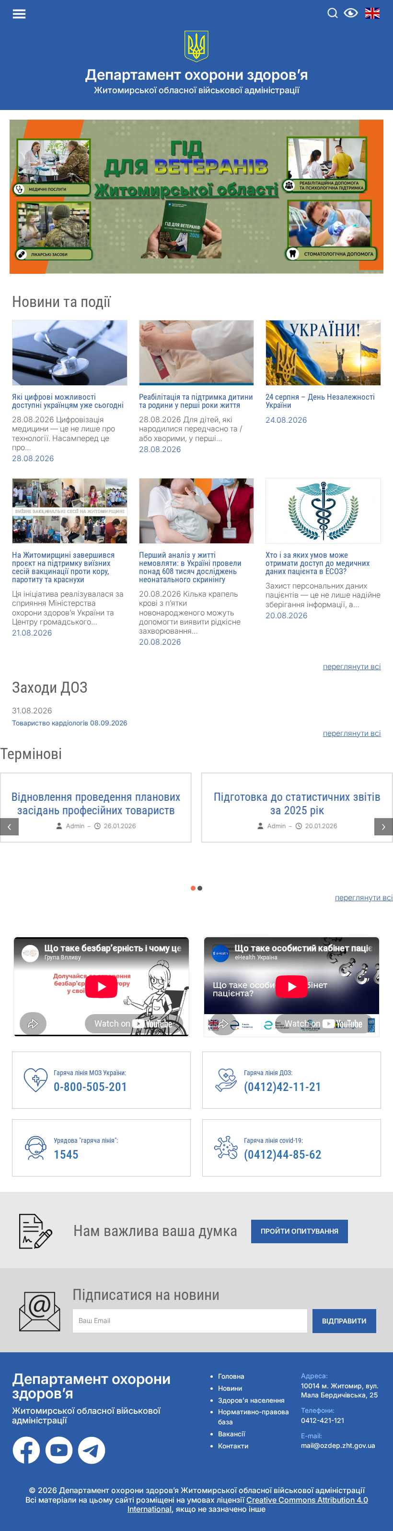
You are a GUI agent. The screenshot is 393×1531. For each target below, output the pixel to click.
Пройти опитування (299, 1231)
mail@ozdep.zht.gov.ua (338, 1445)
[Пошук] (332, 13)
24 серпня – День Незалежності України (320, 401)
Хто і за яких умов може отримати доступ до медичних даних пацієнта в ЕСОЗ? (318, 563)
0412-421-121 (322, 1420)
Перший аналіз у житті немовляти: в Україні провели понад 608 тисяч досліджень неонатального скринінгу (190, 567)
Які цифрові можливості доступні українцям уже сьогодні (68, 401)
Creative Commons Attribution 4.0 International (247, 1504)
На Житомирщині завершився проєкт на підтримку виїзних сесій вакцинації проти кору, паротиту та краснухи (63, 567)
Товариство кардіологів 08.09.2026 (69, 723)
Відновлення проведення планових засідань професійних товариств (96, 803)
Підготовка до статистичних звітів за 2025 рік (297, 803)
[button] (193, 888)
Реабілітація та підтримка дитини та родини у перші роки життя (196, 401)
